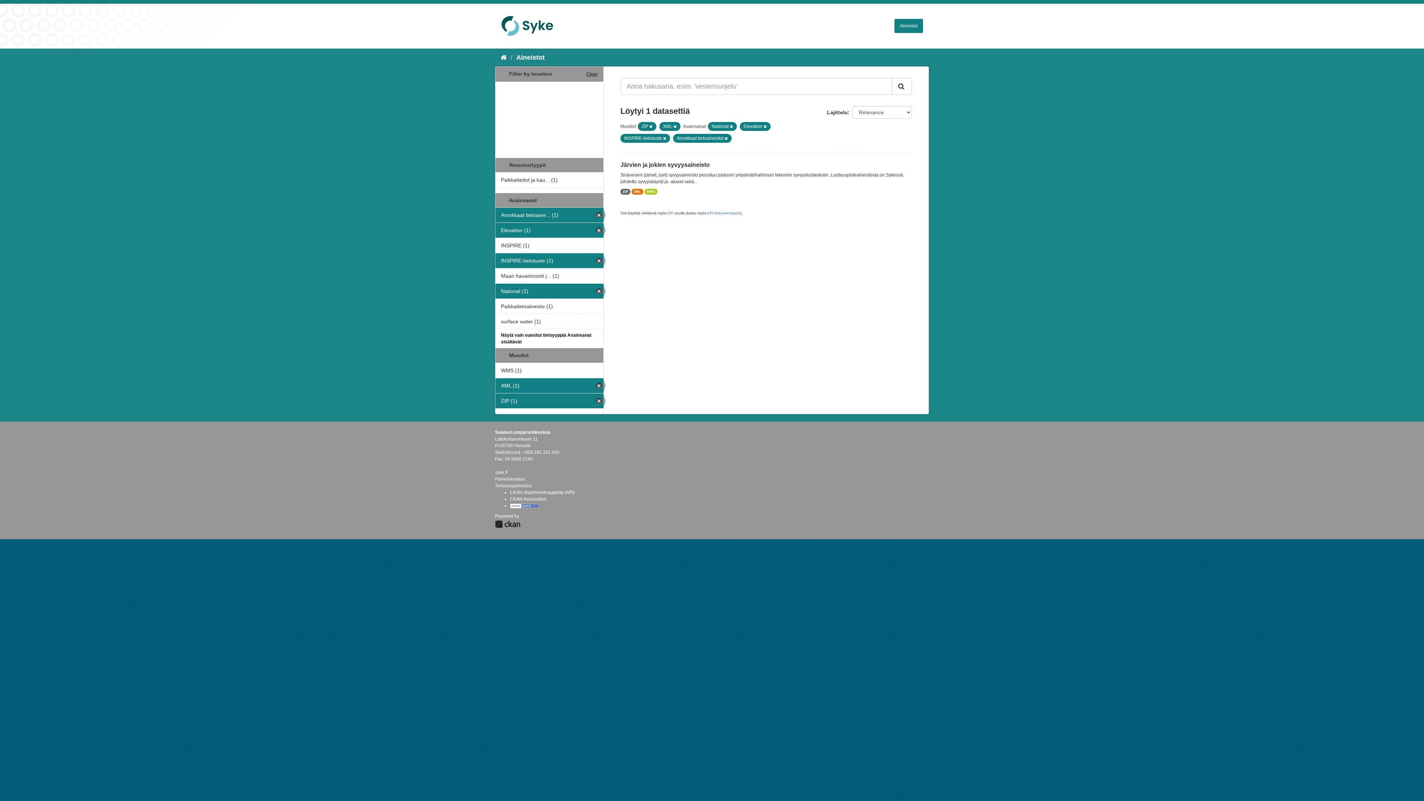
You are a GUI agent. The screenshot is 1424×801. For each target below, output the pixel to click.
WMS (651, 192)
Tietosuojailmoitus (513, 485)
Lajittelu (837, 112)
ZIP (625, 192)
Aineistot (908, 26)
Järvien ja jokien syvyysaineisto (665, 165)
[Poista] (651, 126)
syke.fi (501, 472)
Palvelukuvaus (510, 479)
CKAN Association (528, 499)
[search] (902, 86)
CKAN (507, 524)
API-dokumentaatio (723, 213)
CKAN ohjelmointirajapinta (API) (542, 492)
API (671, 213)
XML (637, 192)
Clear (592, 74)
